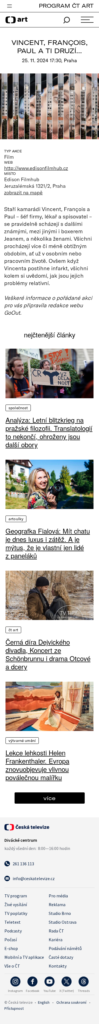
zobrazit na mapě (23, 192)
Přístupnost (14, 1008)
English (44, 1002)
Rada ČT (56, 931)
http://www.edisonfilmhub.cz (36, 168)
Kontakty (58, 966)
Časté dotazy (61, 957)
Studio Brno (60, 913)
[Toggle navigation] (9, 6)
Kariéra (55, 939)
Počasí (10, 939)
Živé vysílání (15, 904)
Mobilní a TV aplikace (24, 957)
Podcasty (13, 931)
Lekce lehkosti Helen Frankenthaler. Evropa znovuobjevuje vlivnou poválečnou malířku (37, 765)
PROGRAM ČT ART (66, 5)
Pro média (58, 895)
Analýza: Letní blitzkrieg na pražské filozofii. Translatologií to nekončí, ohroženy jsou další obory (49, 432)
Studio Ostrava (62, 922)
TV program (15, 895)
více (49, 798)
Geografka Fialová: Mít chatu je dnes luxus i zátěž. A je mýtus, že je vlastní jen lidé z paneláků (48, 543)
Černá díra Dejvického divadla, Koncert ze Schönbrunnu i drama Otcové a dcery (48, 654)
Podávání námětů (65, 948)
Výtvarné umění (22, 740)
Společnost (18, 407)
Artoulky (16, 518)
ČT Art (13, 629)
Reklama (57, 904)
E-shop (11, 948)
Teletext (12, 922)
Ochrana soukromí (71, 1002)
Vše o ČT (12, 966)
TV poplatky (15, 913)
